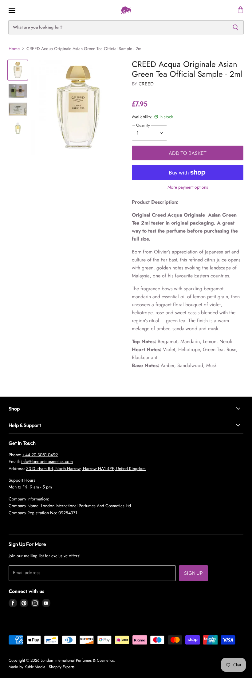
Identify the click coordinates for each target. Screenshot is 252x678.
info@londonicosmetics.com (47, 461)
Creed (146, 84)
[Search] (235, 27)
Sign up (193, 573)
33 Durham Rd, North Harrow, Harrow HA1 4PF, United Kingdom (86, 468)
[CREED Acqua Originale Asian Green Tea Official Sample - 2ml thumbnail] (18, 70)
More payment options (187, 187)
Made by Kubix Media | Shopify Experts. (42, 667)
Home (14, 48)
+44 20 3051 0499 (40, 455)
